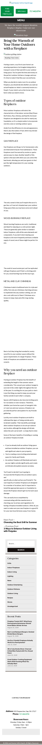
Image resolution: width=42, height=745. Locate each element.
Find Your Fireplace (7, 11)
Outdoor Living (12, 593)
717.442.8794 (34, 11)
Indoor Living (12, 572)
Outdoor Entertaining (14, 585)
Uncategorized (12, 606)
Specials (21, 11)
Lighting (10, 576)
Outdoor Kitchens (13, 589)
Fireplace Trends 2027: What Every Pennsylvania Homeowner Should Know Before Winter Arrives (19, 623)
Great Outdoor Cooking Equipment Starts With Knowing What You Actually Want (19, 661)
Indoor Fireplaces (13, 567)
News (9, 580)
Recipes (10, 598)
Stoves (9, 602)
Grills (9, 563)
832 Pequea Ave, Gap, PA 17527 (25, 711)
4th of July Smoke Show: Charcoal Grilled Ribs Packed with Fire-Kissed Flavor (20, 651)
